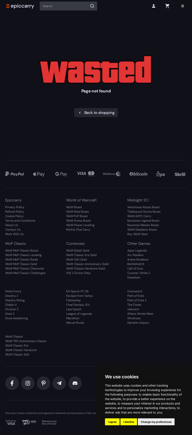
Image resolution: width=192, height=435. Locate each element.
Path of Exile (135, 296)
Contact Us (13, 230)
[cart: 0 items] (167, 6)
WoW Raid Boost (77, 212)
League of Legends (79, 314)
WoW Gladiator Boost (142, 230)
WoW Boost (74, 207)
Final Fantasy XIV (78, 305)
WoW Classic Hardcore (21, 350)
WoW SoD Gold (76, 259)
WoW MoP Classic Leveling (23, 255)
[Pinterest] (43, 383)
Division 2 (11, 309)
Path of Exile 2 (136, 300)
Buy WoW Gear (137, 234)
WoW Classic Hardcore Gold (85, 268)
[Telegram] (59, 383)
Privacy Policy (14, 207)
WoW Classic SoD (17, 354)
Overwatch (134, 291)
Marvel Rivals (75, 323)
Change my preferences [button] (156, 421)
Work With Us (14, 234)
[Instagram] (27, 383)
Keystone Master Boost (143, 225)
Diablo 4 (11, 305)
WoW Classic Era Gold (81, 255)
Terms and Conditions (20, 221)
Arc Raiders (135, 255)
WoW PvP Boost (77, 216)
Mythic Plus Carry (78, 230)
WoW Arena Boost (78, 221)
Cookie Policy (14, 216)
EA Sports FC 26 (77, 291)
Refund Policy (14, 212)
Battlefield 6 (135, 264)
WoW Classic (14, 336)
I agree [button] (112, 421)
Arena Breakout (137, 259)
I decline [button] (128, 421)
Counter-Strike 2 (138, 273)
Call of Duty (135, 268)
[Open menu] (182, 6)
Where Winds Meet (140, 314)
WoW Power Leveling (80, 225)
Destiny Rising (15, 300)
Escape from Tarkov (79, 296)
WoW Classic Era (16, 345)
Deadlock (133, 277)
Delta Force (13, 291)
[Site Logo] (20, 6)
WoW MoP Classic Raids (21, 259)
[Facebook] (12, 383)
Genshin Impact (138, 323)
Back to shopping (99, 112)
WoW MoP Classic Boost (21, 250)
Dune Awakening (16, 318)
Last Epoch (73, 309)
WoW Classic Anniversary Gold (87, 264)
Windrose (133, 318)
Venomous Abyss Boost (143, 207)
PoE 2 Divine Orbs (78, 273)
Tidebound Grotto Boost (143, 212)
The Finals (134, 305)
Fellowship (73, 300)
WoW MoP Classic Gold (21, 264)
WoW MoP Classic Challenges (25, 273)
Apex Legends (137, 250)
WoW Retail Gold (77, 250)
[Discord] (75, 383)
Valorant (133, 309)
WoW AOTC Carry (139, 216)
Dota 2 (9, 314)
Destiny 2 (11, 296)
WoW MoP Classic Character (24, 268)
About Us (11, 225)
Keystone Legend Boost (143, 221)
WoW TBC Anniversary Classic (26, 341)
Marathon (72, 318)
